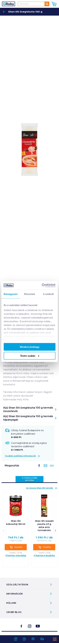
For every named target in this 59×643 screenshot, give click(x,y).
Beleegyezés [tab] (11, 294)
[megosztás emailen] (45, 468)
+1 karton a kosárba (15, 555)
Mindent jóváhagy (29, 347)
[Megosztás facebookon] (39, 468)
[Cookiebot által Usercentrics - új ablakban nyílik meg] (42, 285)
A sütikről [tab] (48, 294)
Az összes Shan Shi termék (39, 488)
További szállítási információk (20, 456)
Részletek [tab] (29, 294)
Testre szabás (27, 355)
